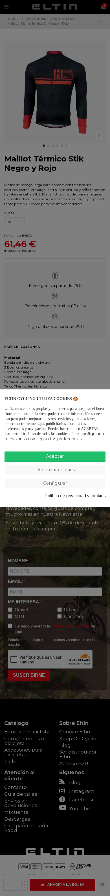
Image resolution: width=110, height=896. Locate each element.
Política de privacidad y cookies (75, 495)
